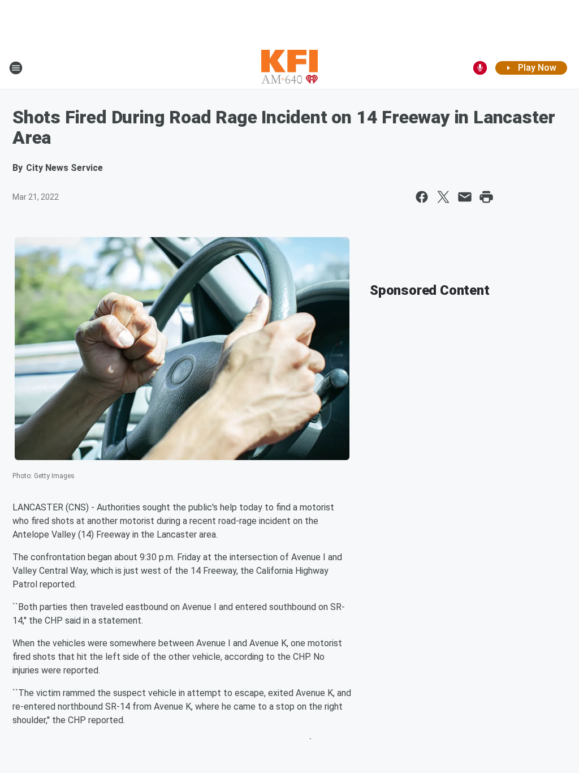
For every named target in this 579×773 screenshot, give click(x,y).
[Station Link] (289, 68)
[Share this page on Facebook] (422, 197)
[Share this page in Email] (465, 197)
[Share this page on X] (443, 197)
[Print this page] (486, 197)
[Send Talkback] (480, 68)
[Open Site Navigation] (16, 68)
